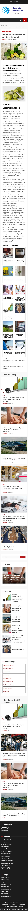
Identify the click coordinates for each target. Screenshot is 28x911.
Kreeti (18, 909)
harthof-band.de (7, 688)
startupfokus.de (5, 881)
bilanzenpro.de (4, 893)
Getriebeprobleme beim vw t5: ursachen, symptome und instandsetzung (14, 445)
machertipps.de (5, 888)
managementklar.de (6, 884)
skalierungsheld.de (5, 895)
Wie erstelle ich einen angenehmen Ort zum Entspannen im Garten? (13, 360)
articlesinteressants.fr (6, 844)
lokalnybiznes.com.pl (6, 856)
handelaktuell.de (5, 877)
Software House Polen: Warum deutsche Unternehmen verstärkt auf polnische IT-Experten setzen (14, 504)
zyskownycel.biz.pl (5, 858)
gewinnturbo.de (5, 879)
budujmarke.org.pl (5, 867)
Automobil (6, 902)
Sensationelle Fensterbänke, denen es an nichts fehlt (13, 366)
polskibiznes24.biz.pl (6, 868)
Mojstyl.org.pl (4, 830)
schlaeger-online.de (8, 665)
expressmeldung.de (8, 681)
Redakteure (4, 39)
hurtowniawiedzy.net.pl (7, 860)
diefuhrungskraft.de (6, 896)
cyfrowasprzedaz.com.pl (7, 863)
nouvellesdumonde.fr (6, 842)
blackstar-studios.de (8, 684)
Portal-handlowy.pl (6, 841)
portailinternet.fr (5, 846)
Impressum (20, 906)
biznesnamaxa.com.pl (6, 851)
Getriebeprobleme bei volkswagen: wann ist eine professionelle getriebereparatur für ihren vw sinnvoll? (14, 742)
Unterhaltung (13, 906)
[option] (14, 576)
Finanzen (15, 902)
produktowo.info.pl (6, 853)
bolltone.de (6, 675)
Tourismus (6, 906)
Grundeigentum (13, 904)
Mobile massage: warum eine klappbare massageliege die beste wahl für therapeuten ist (14, 415)
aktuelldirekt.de (7, 678)
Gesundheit (8, 31)
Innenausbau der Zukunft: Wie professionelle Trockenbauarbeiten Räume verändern (14, 474)
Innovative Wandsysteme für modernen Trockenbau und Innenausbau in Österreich (14, 385)
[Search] (20, 20)
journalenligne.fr (5, 848)
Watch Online (25, 20)
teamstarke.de (4, 891)
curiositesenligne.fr (6, 849)
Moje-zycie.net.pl (5, 827)
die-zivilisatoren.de (8, 668)
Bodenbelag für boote (14, 534)
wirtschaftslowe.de (6, 889)
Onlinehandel (21, 904)
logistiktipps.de (5, 882)
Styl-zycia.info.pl (5, 828)
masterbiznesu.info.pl (6, 862)
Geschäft (21, 902)
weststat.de (6, 691)
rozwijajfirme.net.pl (6, 855)
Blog (4, 31)
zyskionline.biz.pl (5, 865)
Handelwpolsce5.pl (6, 839)
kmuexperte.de (5, 886)
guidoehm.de (6, 671)
